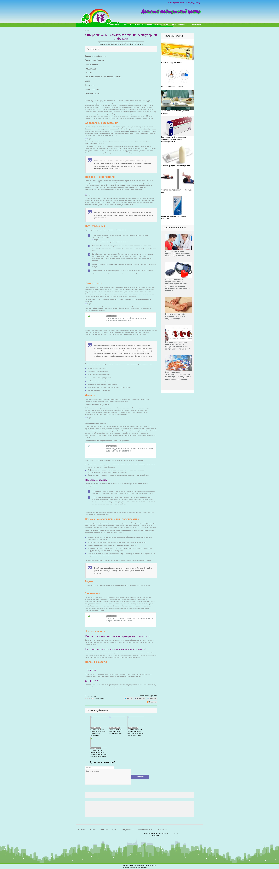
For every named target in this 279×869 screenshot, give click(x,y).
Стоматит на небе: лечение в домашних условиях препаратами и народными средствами (98, 753)
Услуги (127, 24)
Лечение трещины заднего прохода (175, 166)
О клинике (115, 24)
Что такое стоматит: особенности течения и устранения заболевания (128, 319)
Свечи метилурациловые (171, 63)
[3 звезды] (90, 698)
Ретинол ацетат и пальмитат (172, 87)
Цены (149, 24)
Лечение (88, 73)
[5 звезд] (93, 698)
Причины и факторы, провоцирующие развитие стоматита (116, 731)
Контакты (196, 24)
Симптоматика (91, 68)
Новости (138, 24)
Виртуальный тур (180, 24)
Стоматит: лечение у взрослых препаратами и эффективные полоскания (129, 619)
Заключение (90, 85)
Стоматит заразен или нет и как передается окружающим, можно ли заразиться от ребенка (135, 732)
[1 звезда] (86, 698)
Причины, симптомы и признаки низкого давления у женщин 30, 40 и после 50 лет (177, 253)
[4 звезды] (91, 698)
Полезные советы (92, 93)
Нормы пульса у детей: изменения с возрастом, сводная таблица (175, 316)
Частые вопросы (92, 89)
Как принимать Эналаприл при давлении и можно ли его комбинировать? (173, 139)
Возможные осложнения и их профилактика (103, 77)
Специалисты (161, 24)
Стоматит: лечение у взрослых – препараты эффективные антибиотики (97, 732)
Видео (87, 81)
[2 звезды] (88, 698)
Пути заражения (91, 64)
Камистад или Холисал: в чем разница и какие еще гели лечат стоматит (129, 449)
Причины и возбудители (94, 60)
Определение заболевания (96, 56)
